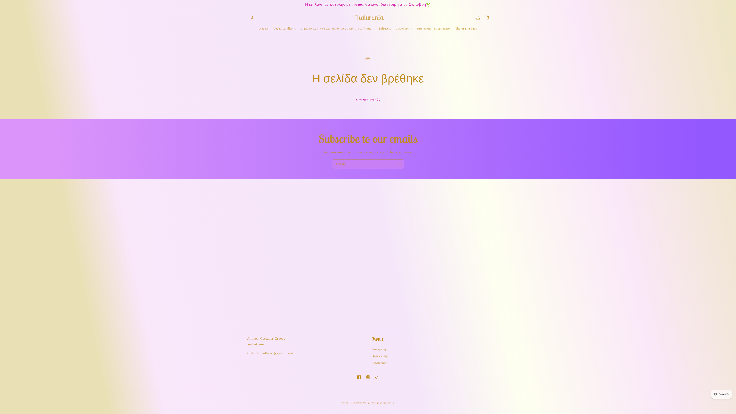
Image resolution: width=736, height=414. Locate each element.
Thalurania (356, 403)
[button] (251, 17)
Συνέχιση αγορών (368, 100)
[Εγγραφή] (399, 164)
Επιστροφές (379, 363)
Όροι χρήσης (380, 356)
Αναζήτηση (379, 349)
